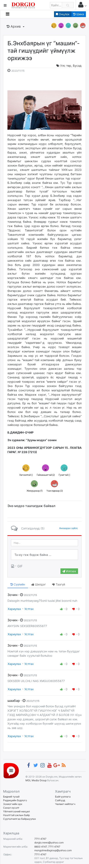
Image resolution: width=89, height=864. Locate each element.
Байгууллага (63, 796)
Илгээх (70, 571)
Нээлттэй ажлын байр (16, 815)
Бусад (77, 65)
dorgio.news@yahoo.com (49, 842)
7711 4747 (40, 838)
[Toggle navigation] (7, 14)
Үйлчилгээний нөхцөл (16, 811)
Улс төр (65, 65)
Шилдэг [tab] (40, 584)
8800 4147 (40, 846)
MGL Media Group (36, 780)
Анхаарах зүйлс (68, 528)
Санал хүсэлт (11, 807)
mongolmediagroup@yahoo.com (53, 850)
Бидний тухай (11, 796)
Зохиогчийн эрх (12, 804)
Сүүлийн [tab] (19, 584)
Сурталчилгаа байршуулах (19, 818)
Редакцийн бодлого (15, 800)
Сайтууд (60, 800)
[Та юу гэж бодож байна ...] (44, 554)
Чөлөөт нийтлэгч (65, 804)
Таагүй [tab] (60, 584)
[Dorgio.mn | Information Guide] (11, 770)
